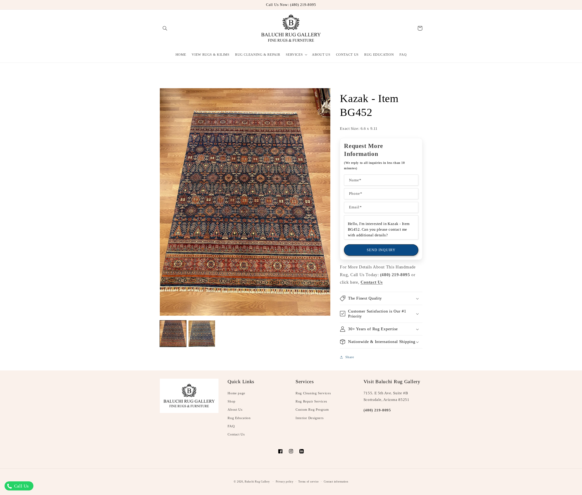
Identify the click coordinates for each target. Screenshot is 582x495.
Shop (232, 401)
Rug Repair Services (311, 401)
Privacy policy (285, 481)
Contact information (336, 481)
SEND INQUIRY (381, 250)
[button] (165, 28)
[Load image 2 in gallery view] (201, 333)
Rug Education (239, 418)
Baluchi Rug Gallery (257, 481)
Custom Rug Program (312, 409)
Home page (236, 393)
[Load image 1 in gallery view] (173, 333)
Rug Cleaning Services (313, 393)
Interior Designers (310, 418)
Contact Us (236, 434)
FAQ (231, 426)
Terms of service (308, 481)
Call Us (21, 485)
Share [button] (349, 357)
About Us (235, 409)
